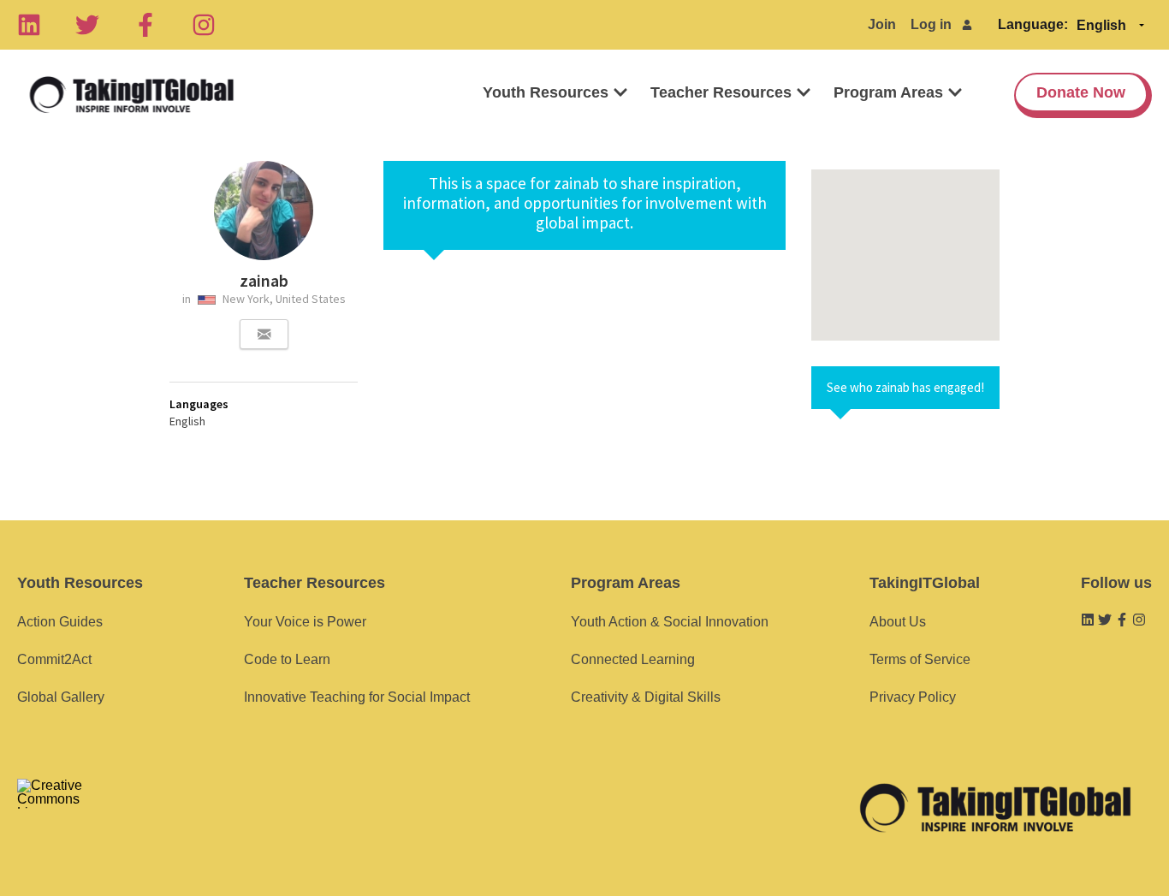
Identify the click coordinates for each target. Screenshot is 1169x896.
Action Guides (60, 621)
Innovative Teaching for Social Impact (357, 697)
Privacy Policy (912, 697)
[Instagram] (204, 25)
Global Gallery (60, 697)
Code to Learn (287, 659)
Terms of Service (919, 659)
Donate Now (1080, 92)
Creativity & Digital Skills (646, 697)
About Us (897, 621)
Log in (931, 24)
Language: (1033, 24)
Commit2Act (54, 659)
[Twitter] (87, 25)
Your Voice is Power (305, 621)
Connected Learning (633, 659)
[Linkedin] (29, 25)
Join (882, 24)
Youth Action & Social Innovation (669, 621)
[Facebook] (145, 25)
